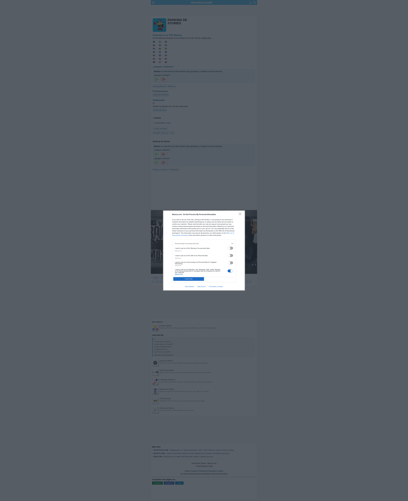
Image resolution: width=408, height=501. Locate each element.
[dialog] (204, 250)
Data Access (201, 286)
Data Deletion (189, 286)
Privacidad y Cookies (216, 286)
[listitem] (204, 243)
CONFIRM (189, 279)
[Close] (241, 215)
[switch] (230, 248)
